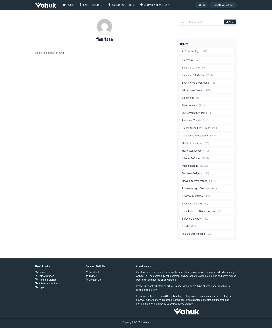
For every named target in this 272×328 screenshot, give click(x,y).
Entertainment (194, 105)
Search (230, 22)
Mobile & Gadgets (195, 173)
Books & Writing (194, 67)
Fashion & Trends (195, 120)
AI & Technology (194, 51)
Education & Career (196, 90)
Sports (189, 226)
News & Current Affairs (199, 180)
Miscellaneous (195, 165)
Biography (190, 60)
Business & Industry (197, 75)
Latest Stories (92, 4)
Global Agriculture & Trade (200, 128)
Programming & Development (201, 188)
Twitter (92, 275)
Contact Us (95, 279)
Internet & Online (195, 158)
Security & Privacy (195, 203)
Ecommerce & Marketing (199, 82)
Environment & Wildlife (197, 112)
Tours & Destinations (196, 233)
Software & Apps (195, 218)
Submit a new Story (157, 4)
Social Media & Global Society (201, 211)
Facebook (94, 272)
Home (70, 4)
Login (201, 4)
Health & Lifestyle (195, 143)
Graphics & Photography (199, 135)
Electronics (191, 97)
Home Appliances (195, 150)
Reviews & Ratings (196, 196)
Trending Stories (123, 4)
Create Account (223, 4)
